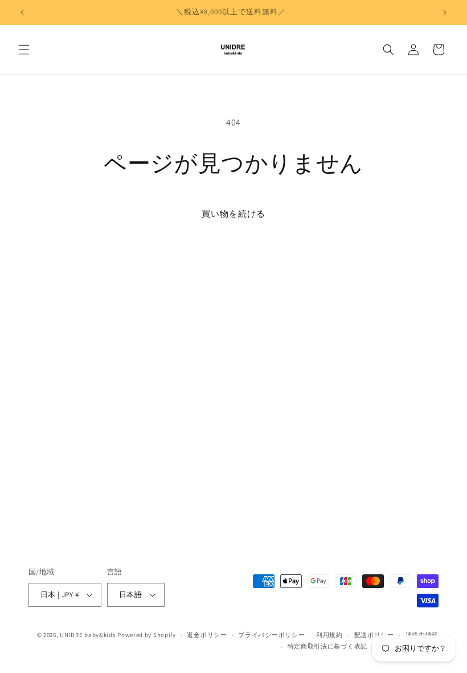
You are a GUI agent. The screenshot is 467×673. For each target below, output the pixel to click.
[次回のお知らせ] (444, 12)
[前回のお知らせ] (22, 12)
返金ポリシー (207, 635)
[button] (23, 49)
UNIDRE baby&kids (88, 635)
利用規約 (329, 635)
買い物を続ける (233, 213)
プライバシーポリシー (271, 635)
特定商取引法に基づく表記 (327, 646)
